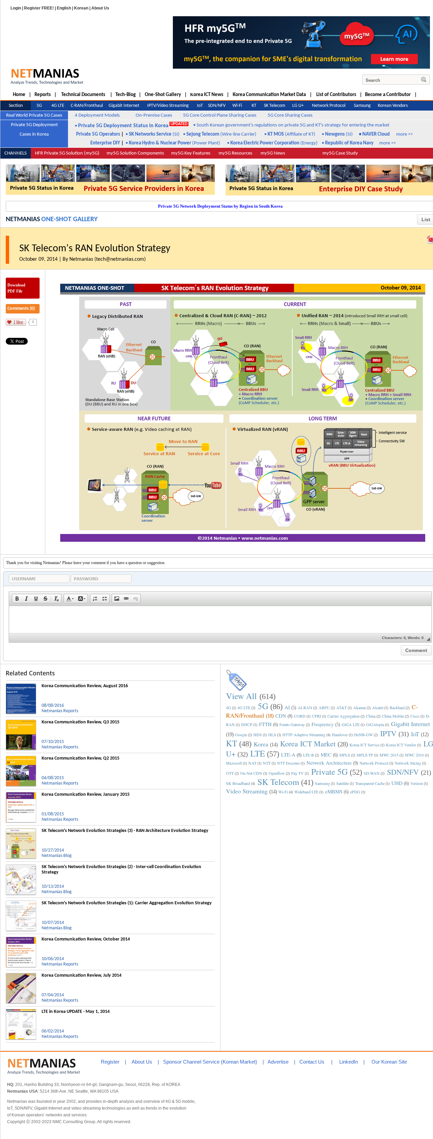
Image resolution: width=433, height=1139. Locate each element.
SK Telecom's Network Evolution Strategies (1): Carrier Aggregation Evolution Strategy (127, 903)
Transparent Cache (370, 783)
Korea (261, 744)
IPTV (388, 733)
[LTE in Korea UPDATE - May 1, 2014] (21, 1011)
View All (241, 695)
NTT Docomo (288, 763)
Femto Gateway (292, 724)
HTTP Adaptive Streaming (303, 734)
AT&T (341, 707)
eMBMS (333, 791)
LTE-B (308, 755)
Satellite (342, 783)
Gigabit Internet (410, 724)
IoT (415, 734)
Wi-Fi (283, 791)
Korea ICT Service (364, 744)
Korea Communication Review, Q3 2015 (80, 722)
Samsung (322, 783)
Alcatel (377, 707)
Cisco (414, 716)
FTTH (265, 724)
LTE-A (288, 754)
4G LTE (243, 707)
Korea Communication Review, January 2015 (86, 794)
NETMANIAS (23, 219)
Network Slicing (408, 763)
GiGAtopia (375, 724)
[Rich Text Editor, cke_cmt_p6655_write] (220, 619)
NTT (267, 763)
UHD (397, 783)
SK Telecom (278, 781)
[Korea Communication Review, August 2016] (21, 686)
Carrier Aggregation (343, 716)
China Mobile (393, 716)
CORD (299, 716)
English (64, 8)
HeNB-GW (363, 734)
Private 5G (329, 771)
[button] (17, 598)
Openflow (277, 773)
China (370, 716)
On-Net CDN (251, 773)
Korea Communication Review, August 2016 (85, 686)
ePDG (355, 791)
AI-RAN (305, 707)
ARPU (324, 707)
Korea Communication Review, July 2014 (81, 975)
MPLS (344, 755)
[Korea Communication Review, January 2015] (21, 794)
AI (287, 707)
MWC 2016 (414, 755)
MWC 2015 (389, 755)
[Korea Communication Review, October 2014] (21, 939)
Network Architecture (329, 762)
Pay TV (297, 773)
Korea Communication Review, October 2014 (86, 939)
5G (263, 706)
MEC (326, 754)
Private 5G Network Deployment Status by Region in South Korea (220, 206)
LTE (257, 753)
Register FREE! (39, 8)
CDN (280, 715)
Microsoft (234, 763)
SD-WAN (372, 773)
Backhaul (397, 707)
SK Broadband (238, 783)
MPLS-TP (365, 755)
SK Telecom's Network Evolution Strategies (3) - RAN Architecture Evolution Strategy (125, 830)
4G (228, 707)
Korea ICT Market (308, 743)
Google (241, 734)
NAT (252, 763)
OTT (230, 773)
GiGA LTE (351, 724)
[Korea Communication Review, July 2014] (21, 975)
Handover (340, 734)
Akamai (359, 707)
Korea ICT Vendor (401, 744)
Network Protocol (374, 763)
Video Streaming (247, 791)
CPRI (316, 716)
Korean (81, 8)
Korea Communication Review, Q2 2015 (80, 758)
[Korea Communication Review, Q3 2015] (21, 722)
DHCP (246, 724)
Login (15, 8)
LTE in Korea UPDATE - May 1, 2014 (76, 1011)
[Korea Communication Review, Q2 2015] (21, 758)
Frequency (323, 724)
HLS (272, 734)
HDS (257, 734)
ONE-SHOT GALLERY (69, 219)
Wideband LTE (306, 791)
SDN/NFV (403, 772)
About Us (100, 8)
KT (231, 743)
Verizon (416, 783)
